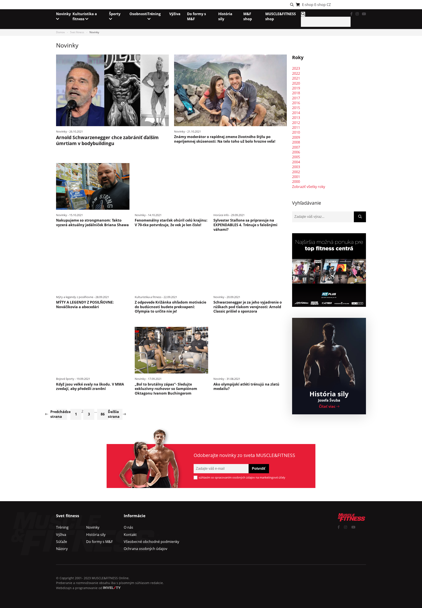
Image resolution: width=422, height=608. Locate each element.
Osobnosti (138, 13)
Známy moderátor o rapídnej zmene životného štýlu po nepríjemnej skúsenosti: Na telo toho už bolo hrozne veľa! (224, 139)
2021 (296, 78)
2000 (296, 181)
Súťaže (61, 541)
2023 (296, 68)
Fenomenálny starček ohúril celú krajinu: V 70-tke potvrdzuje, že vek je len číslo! (171, 222)
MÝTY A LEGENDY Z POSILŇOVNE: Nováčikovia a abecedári (85, 304)
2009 (296, 137)
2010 (296, 132)
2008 (296, 142)
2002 (296, 171)
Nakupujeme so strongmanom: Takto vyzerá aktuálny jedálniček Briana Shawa (92, 222)
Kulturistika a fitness (85, 16)
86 (103, 414)
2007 (296, 147)
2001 (296, 176)
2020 (296, 83)
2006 (296, 152)
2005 (296, 157)
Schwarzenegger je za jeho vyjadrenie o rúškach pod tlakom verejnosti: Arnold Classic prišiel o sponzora (247, 307)
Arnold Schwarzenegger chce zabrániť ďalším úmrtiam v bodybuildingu (107, 140)
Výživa (174, 13)
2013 (296, 117)
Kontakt (130, 534)
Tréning (62, 527)
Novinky (92, 527)
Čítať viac (327, 406)
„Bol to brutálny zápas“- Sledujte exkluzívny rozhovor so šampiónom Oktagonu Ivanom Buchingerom (166, 389)
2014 (296, 112)
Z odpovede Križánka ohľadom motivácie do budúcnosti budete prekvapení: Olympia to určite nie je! (170, 307)
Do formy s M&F (99, 541)
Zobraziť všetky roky (308, 186)
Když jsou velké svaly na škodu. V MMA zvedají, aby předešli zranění (90, 386)
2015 (296, 107)
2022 (296, 73)
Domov (60, 32)
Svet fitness (77, 32)
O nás (128, 527)
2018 (296, 93)
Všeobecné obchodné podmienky (151, 541)
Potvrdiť (259, 468)
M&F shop (247, 16)
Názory (62, 548)
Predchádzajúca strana (61, 414)
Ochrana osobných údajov (145, 548)
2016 (296, 102)
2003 (296, 166)
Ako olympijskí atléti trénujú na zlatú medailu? (246, 386)
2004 (296, 162)
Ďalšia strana (115, 414)
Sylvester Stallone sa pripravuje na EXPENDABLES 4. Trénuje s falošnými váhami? (245, 225)
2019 (296, 88)
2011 (296, 127)
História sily (96, 534)
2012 (296, 122)
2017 (296, 98)
